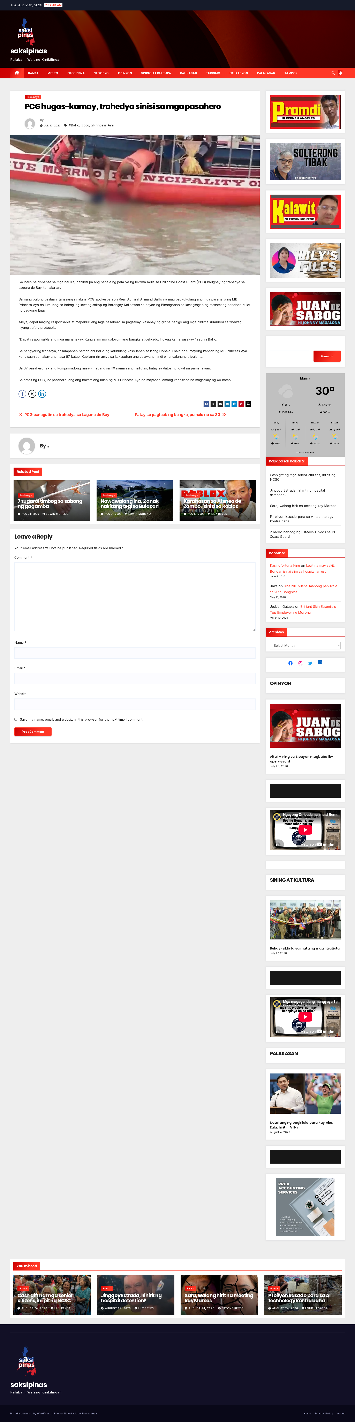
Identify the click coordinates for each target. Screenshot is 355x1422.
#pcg (85, 125)
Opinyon (125, 73)
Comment (23, 557)
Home (307, 1413)
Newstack (70, 1413)
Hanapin (327, 356)
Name (20, 642)
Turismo (213, 73)
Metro (52, 73)
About (341, 1413)
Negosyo (101, 73)
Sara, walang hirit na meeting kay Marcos (303, 506)
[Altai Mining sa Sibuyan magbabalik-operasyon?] (305, 727)
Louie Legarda (316, 1308)
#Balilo (74, 125)
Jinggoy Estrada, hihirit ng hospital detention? (131, 1298)
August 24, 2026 (34, 1308)
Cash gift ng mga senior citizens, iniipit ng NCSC (45, 1298)
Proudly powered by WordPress (31, 1413)
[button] (333, 73)
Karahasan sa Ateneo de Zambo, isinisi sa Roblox (212, 504)
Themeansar (90, 1413)
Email (19, 668)
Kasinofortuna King (285, 565)
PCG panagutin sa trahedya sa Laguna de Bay (67, 414)
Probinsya (76, 73)
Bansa (33, 73)
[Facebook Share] (22, 394)
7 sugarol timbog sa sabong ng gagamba (50, 504)
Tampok (291, 73)
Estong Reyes (232, 1308)
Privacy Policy (324, 1413)
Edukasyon (238, 73)
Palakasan (266, 73)
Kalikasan (188, 73)
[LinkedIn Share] (42, 394)
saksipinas (28, 51)
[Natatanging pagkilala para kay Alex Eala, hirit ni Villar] (305, 1095)
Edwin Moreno (57, 513)
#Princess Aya (102, 125)
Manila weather (305, 452)
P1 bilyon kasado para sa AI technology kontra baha (299, 1298)
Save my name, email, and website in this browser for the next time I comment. (81, 719)
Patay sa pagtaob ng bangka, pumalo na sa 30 (177, 414)
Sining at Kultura (156, 73)
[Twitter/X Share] (32, 394)
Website (20, 694)
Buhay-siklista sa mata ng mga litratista (305, 948)
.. (45, 120)
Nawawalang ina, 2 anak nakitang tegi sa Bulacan (130, 504)
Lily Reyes (219, 513)
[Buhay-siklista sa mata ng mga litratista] (305, 921)
